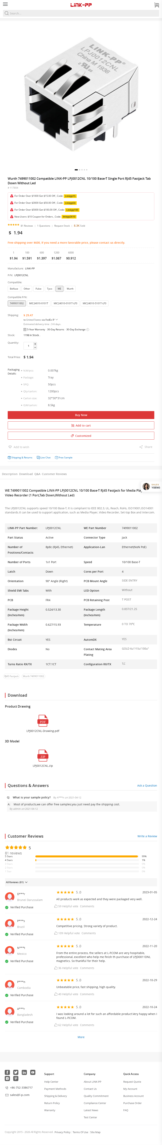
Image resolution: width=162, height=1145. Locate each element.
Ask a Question (147, 785)
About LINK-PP (92, 1081)
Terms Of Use (80, 1132)
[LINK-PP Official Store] (81, 5)
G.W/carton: (30, 405)
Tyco (49, 288)
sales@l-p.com (19, 1095)
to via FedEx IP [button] (39, 319)
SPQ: (26, 384)
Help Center (51, 1081)
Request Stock (62, 225)
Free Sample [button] (66, 457)
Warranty (49, 1110)
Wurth (70, 288)
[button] (76, 169)
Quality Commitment (96, 1096)
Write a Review (147, 836)
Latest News (91, 1110)
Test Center (90, 1117)
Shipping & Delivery (55, 1096)
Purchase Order (132, 1103)
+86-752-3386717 (21, 1087)
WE (59, 288)
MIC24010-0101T (38, 303)
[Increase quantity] (35, 344)
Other (27, 288)
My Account (130, 1089)
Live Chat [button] (45, 457)
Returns (28, 457)
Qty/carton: (30, 391)
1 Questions (43, 225)
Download (26, 474)
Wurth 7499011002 (33, 676)
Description (10, 474)
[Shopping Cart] (156, 5)
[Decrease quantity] (35, 347)
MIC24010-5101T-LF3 (94, 303)
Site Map (95, 1132)
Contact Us (90, 1089)
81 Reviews (27, 225)
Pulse (38, 288)
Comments (87, 906)
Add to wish (21, 447)
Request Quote (132, 1081)
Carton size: (30, 398)
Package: (28, 377)
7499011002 (17, 303)
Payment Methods (55, 1089)
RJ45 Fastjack (11, 676)
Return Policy (52, 1103)
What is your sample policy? (32, 797)
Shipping (16, 457)
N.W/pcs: (28, 370)
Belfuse (14, 288)
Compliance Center (95, 1103)
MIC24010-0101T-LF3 (65, 303)
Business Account (133, 1096)
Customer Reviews (54, 474)
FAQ (125, 1110)
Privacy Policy (63, 1132)
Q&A (37, 474)
